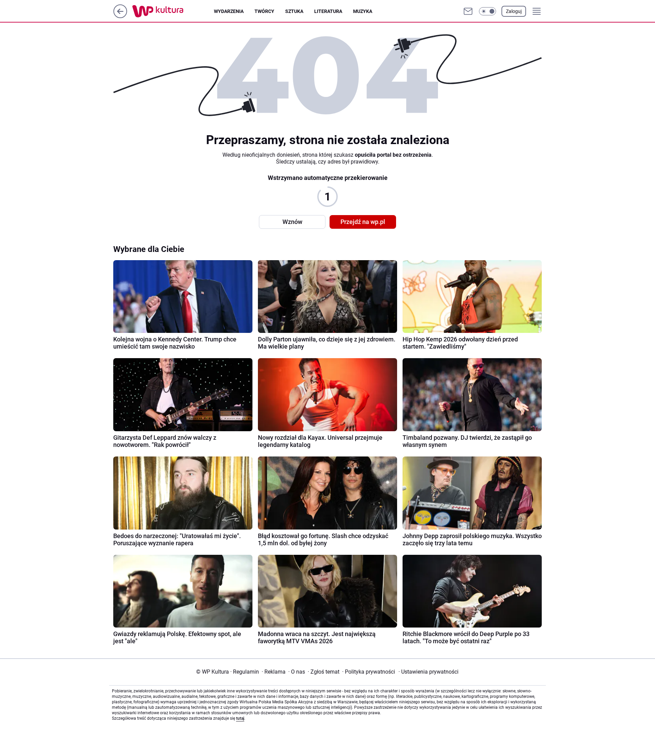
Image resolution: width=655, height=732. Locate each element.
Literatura (328, 11)
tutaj (240, 718)
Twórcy (264, 11)
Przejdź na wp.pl (362, 221)
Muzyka (362, 11)
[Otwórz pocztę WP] (468, 11)
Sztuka (294, 11)
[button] (487, 11)
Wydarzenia (229, 11)
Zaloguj (514, 11)
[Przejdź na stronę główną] (120, 16)
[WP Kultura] (173, 11)
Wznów (292, 221)
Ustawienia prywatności (428, 671)
